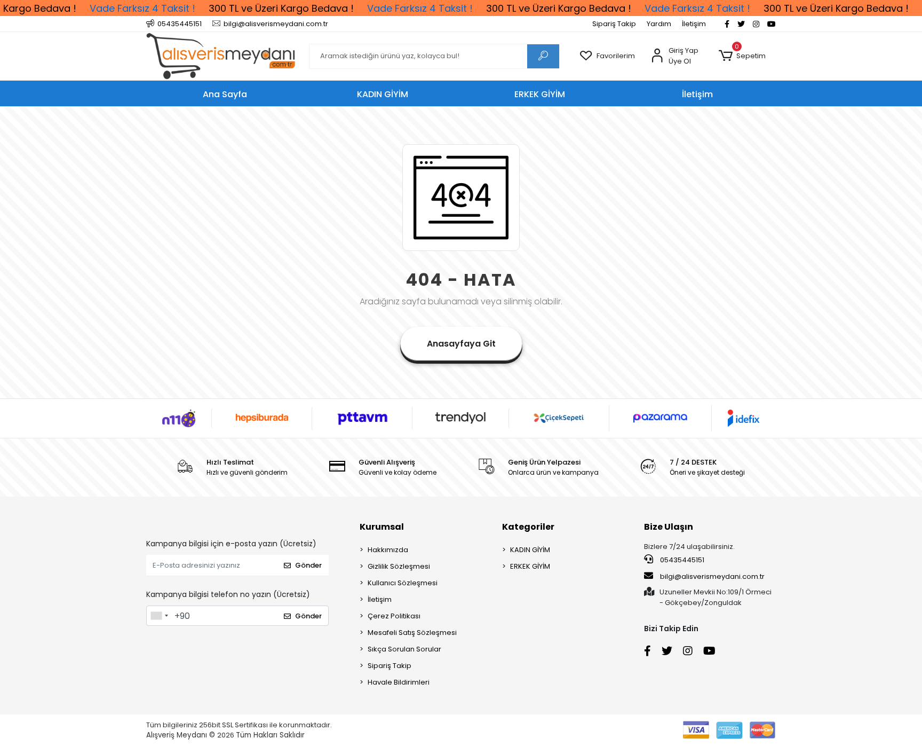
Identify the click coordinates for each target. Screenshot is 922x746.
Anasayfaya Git (461, 343)
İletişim (694, 24)
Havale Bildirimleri (399, 682)
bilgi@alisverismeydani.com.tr (712, 576)
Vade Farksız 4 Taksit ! (142, 8)
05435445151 (681, 560)
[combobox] (159, 615)
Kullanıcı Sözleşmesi (403, 583)
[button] (742, 56)
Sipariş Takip (614, 24)
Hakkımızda (388, 550)
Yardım (659, 24)
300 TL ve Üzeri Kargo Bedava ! (281, 8)
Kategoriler (528, 527)
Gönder (308, 565)
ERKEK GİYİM (530, 566)
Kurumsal (382, 527)
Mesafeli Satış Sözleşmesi (412, 632)
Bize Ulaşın (668, 527)
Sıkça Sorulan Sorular (404, 649)
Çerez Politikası (394, 616)
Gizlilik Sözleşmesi (399, 566)
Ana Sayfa (225, 94)
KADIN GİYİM (530, 550)
